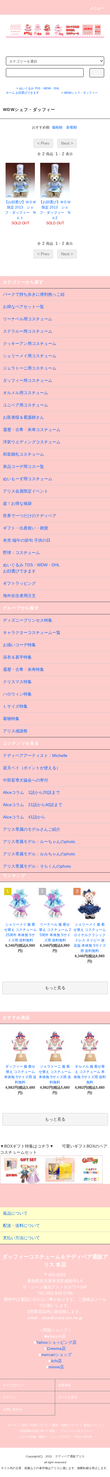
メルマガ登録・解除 (31, 1436)
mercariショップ (56, 1354)
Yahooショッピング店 (56, 1342)
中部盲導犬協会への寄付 (25, 780)
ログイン (9, 1397)
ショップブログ (60, 1436)
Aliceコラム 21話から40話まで (32, 804)
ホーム (10, 92)
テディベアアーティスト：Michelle (35, 755)
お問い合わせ (12, 1409)
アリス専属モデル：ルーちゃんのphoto (39, 841)
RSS (78, 1436)
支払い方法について (34, 1425)
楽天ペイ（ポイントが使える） (31, 767)
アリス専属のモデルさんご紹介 (31, 829)
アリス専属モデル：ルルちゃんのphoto (39, 854)
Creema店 (56, 1348)
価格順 (57, 127)
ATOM (88, 1436)
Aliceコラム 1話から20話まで (31, 792)
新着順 (71, 127)
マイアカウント (14, 1385)
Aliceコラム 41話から (24, 817)
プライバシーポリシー (74, 1430)
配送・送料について (66, 1425)
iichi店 (56, 1360)
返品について (92, 1425)
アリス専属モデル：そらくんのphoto (37, 866)
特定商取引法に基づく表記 (37, 1430)
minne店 (56, 1367)
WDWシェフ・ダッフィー (81, 92)
